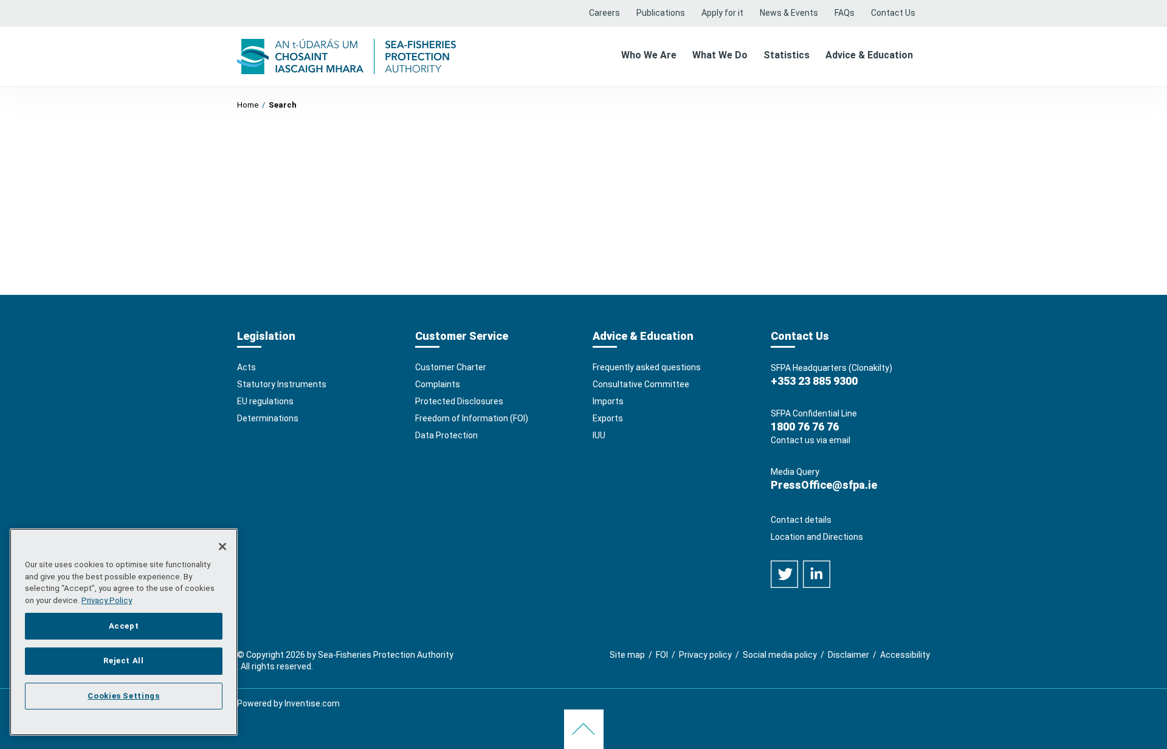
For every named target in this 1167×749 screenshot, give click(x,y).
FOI (662, 655)
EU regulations (265, 401)
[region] (124, 632)
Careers (604, 13)
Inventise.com (312, 703)
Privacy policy (705, 655)
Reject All (123, 660)
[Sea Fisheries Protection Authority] (346, 55)
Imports (608, 401)
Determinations (267, 418)
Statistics (786, 55)
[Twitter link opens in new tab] (785, 573)
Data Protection (446, 435)
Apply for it (722, 13)
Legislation (266, 336)
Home (247, 104)
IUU (599, 435)
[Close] (222, 546)
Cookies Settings (124, 695)
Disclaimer (848, 655)
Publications (660, 13)
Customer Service (461, 336)
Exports (608, 418)
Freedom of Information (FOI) (471, 418)
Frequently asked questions (647, 367)
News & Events (789, 13)
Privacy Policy (106, 600)
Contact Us (893, 13)
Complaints (437, 384)
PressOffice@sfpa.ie (824, 484)
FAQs (845, 13)
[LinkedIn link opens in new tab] (816, 573)
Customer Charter (450, 367)
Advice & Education (869, 55)
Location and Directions (817, 537)
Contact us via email (810, 440)
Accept (124, 625)
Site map (627, 655)
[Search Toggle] (926, 6)
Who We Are (648, 55)
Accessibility (905, 655)
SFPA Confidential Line (814, 413)
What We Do (720, 55)
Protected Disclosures (459, 401)
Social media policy (780, 655)
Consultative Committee (641, 384)
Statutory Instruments (281, 384)
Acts (246, 367)
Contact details (801, 520)
